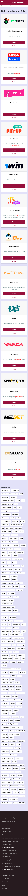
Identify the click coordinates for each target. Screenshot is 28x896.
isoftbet (22, 785)
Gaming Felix (5, 751)
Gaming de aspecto (7, 658)
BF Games (11, 686)
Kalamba (21, 765)
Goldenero (17, 614)
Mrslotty (4, 754)
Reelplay (8, 627)
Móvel (23, 624)
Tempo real (19, 583)
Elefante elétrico (6, 521)
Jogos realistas (6, 675)
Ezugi (21, 717)
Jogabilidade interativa (7, 600)
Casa (2, 5)
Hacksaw (18, 689)
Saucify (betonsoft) (6, 710)
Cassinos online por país (8, 834)
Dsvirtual (23, 545)
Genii (14, 645)
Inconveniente (19, 758)
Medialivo (4, 493)
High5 (3, 548)
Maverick (4, 624)
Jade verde (5, 672)
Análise (14, 46)
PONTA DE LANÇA (7, 569)
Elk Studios (13, 789)
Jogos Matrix (18, 528)
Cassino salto (17, 569)
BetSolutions (5, 576)
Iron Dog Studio (12, 754)
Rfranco (14, 562)
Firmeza (4, 648)
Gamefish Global (20, 641)
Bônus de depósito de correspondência (12, 866)
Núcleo (19, 675)
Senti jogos (22, 672)
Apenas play (20, 552)
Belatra (13, 727)
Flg (22, 566)
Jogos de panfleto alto (16, 524)
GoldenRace (5, 524)
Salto (11, 720)
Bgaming (15, 768)
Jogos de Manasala (7, 700)
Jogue (22, 792)
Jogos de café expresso (8, 607)
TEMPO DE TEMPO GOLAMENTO (11, 669)
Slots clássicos (5, 881)
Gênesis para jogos (14, 734)
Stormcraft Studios (6, 507)
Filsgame (14, 555)
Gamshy (4, 693)
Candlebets (12, 552)
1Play (19, 507)
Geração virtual (6, 542)
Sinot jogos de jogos (7, 603)
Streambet (14, 542)
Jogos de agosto (18, 621)
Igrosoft (4, 724)
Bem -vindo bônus (6, 856)
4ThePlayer (5, 511)
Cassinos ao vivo (6, 831)
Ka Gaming (21, 741)
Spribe (21, 538)
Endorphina (22, 789)
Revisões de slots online (8, 875)
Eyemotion (17, 548)
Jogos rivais (11, 693)
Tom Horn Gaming (6, 803)
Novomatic (20, 727)
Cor (3, 528)
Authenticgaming (6, 645)
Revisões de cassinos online (9, 825)
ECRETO (15, 586)
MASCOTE (5, 720)
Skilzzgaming (13, 538)
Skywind (12, 572)
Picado (12, 517)
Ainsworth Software (18, 638)
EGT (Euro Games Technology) (10, 796)
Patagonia (11, 590)
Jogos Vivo (18, 706)
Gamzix (22, 521)
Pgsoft (11, 737)
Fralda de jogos (6, 545)
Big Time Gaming (6, 779)
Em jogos (16, 682)
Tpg (11, 651)
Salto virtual (5, 572)
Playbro (21, 531)
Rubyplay (17, 748)
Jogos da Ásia (13, 672)
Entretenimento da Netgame (9, 741)
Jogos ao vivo (15, 490)
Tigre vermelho (17, 779)
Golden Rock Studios (7, 504)
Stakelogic (4, 713)
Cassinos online (8, 5)
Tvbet (23, 631)
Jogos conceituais (6, 586)
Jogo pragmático (13, 799)
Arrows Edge (21, 645)
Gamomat (11, 744)
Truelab (12, 689)
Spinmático (5, 689)
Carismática (14, 576)
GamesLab (15, 521)
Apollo (18, 744)
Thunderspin (16, 566)
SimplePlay (5, 538)
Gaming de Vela (18, 700)
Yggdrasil (16, 792)
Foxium (18, 500)
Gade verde (13, 617)
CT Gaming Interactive (7, 758)
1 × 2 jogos (12, 713)
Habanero (19, 775)
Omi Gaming (5, 655)
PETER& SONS (6, 555)
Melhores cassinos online (8, 821)
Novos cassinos (6, 828)
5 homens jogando (6, 596)
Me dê (23, 658)
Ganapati (19, 703)
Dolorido (16, 596)
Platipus (19, 751)
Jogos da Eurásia (6, 566)
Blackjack (4, 888)
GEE (23, 500)
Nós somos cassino (7, 614)
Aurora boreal (16, 624)
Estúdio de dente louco (8, 500)
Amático (22, 796)
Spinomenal (5, 785)
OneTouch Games (6, 768)
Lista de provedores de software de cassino (13, 838)
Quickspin (4, 799)
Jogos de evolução (6, 792)
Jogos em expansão (7, 782)
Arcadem (4, 552)
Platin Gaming (20, 572)
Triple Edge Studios (7, 682)
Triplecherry (20, 662)
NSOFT (15, 531)
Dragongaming (21, 648)
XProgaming (5, 497)
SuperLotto (15, 717)
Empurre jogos (14, 785)
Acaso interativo (6, 579)
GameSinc (4, 651)
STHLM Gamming (6, 631)
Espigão (16, 651)
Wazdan (13, 775)
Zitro (3, 627)
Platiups (16, 710)
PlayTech (17, 720)
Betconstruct (15, 545)
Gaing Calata (9, 528)
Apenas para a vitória (7, 748)
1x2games (4, 744)
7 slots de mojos (6, 514)
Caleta (13, 675)
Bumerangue (5, 517)
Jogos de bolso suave (7, 706)
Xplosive (4, 665)
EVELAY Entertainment (8, 772)
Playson (14, 761)
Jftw (16, 504)
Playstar (12, 730)
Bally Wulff (15, 514)
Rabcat (12, 679)
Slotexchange (20, 693)
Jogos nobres (10, 593)
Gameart (22, 768)
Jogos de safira (6, 535)
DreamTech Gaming (7, 621)
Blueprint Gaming (18, 782)
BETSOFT (21, 803)
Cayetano (15, 627)
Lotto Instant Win (6, 559)
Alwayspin (13, 497)
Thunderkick (5, 789)
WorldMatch (5, 679)
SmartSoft (9, 548)
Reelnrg (4, 686)
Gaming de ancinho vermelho (9, 765)
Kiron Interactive (6, 696)
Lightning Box (5, 727)
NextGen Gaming (6, 638)
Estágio (13, 751)
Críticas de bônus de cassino (9, 853)
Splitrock (14, 579)
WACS (21, 493)
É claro (18, 517)
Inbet (9, 562)
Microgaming (5, 775)
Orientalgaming (13, 493)
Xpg (14, 507)
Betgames (15, 696)
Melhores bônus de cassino (9, 850)
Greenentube (5, 703)
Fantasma (16, 658)
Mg (9, 624)
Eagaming (18, 686)
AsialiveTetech (5, 490)
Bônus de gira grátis (7, 860)
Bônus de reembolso (7, 863)
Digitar (3, 562)
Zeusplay (13, 655)
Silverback (14, 535)
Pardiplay (4, 734)
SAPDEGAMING (20, 730)
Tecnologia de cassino (7, 641)
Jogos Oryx (5, 737)
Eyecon (15, 610)
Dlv (21, 634)
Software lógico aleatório (8, 583)
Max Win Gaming (6, 531)
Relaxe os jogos (6, 761)
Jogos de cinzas (14, 634)
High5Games (21, 655)
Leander (23, 586)
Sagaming (19, 590)
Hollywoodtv (16, 631)
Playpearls (4, 730)
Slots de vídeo (5, 878)
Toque (14, 42)
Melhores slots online (7, 872)
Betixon (13, 703)
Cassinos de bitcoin (7, 844)
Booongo (18, 772)
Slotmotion (4, 634)
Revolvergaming (6, 717)
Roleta (3, 885)
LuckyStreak (11, 648)
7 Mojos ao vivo (14, 511)
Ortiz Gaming (5, 662)
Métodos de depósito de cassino (10, 841)
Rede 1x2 (4, 590)
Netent (15, 803)
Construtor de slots (17, 559)
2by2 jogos (4, 617)
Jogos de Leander (6, 610)
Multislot (13, 662)
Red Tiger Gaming (12, 724)
